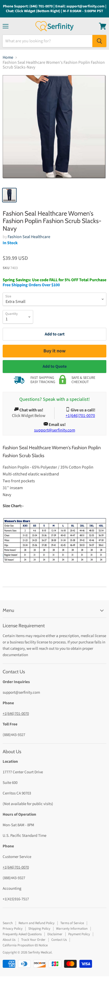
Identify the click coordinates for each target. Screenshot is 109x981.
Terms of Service (72, 923)
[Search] (99, 41)
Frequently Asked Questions (22, 934)
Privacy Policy (12, 928)
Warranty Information (72, 928)
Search (8, 923)
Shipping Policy (39, 928)
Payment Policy (79, 934)
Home (8, 57)
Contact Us (59, 939)
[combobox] (47, 41)
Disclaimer (54, 934)
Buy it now (54, 351)
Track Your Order (33, 939)
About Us (9, 939)
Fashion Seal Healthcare (29, 237)
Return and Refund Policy (36, 923)
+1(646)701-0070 (16, 713)
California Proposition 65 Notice (25, 945)
